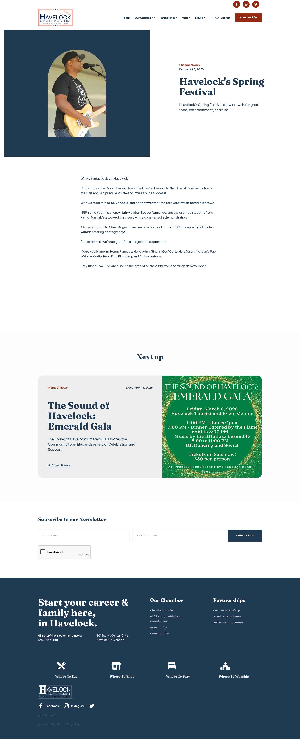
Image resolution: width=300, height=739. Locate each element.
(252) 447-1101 (48, 640)
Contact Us (159, 633)
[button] (145, 17)
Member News (58, 387)
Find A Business (227, 616)
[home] (55, 17)
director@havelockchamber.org (60, 635)
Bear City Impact (71, 724)
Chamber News (189, 65)
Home (126, 17)
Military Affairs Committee (165, 619)
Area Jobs (158, 627)
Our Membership (226, 610)
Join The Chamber (228, 623)
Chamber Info (161, 610)
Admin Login (47, 715)
